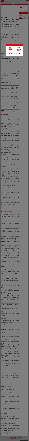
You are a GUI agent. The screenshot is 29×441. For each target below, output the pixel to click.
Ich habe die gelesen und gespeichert (18, 49)
